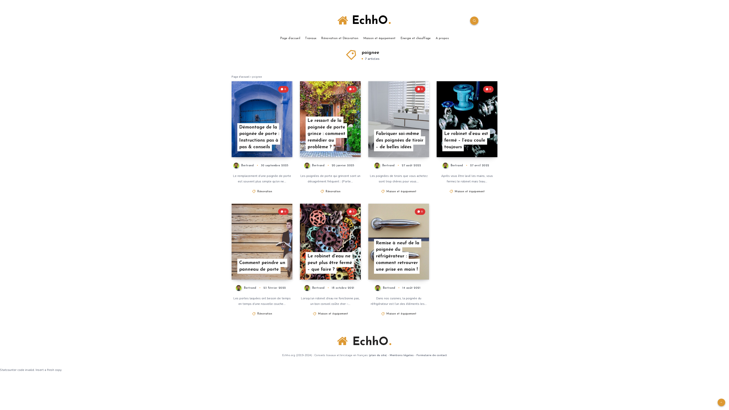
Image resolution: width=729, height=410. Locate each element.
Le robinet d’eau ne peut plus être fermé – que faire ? (330, 263)
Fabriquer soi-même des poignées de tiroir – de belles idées (399, 140)
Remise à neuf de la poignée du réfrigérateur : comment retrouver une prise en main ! (397, 256)
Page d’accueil (290, 38)
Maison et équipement (379, 38)
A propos (442, 38)
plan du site (378, 355)
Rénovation (264, 191)
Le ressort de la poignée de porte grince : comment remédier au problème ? (326, 133)
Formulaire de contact (432, 355)
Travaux (310, 38)
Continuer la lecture (273, 145)
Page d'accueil (240, 77)
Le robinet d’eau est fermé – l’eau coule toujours (466, 140)
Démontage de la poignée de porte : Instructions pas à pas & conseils (259, 137)
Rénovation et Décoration (339, 38)
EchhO (368, 21)
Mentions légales (401, 355)
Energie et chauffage (416, 38)
